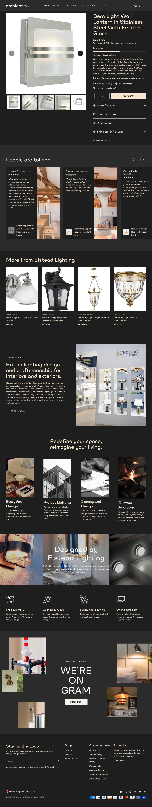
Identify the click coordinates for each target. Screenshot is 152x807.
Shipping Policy (96, 770)
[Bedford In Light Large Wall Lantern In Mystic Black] (58, 289)
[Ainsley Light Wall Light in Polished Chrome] (22, 289)
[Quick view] (35, 272)
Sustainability (95, 754)
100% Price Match (98, 779)
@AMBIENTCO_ (76, 702)
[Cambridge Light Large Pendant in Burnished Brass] (94, 289)
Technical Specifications (104, 55)
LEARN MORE (119, 760)
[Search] (135, 5)
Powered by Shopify (34, 797)
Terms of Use (38, 767)
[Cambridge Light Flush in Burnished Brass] (130, 289)
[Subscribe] (58, 760)
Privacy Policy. (52, 767)
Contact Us (94, 750)
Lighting (68, 750)
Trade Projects (71, 759)
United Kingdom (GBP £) (20, 791)
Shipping (110, 43)
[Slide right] (80, 53)
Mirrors (68, 754)
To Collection (18, 411)
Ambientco (19, 797)
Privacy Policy (95, 766)
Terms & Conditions (98, 774)
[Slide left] (136, 159)
